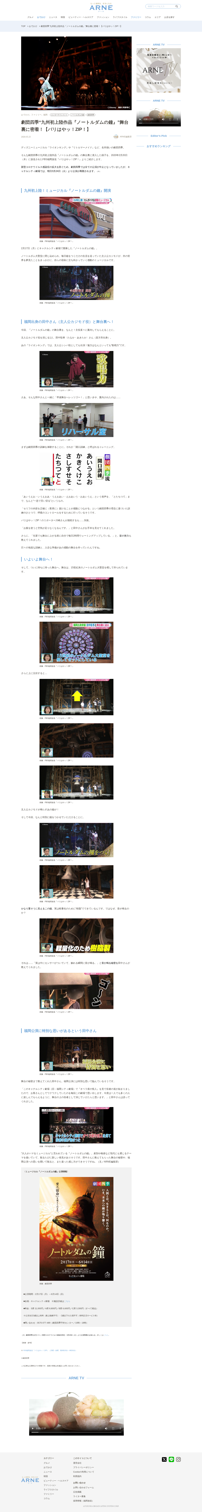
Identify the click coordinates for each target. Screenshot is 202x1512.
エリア (158, 17)
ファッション (103, 17)
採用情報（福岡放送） (83, 1501)
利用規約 (77, 1476)
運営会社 (77, 1463)
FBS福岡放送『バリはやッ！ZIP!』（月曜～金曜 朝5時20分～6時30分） (50, 1350)
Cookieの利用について (83, 1472)
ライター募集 (79, 1496)
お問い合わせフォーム (83, 1487)
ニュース (53, 17)
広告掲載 (77, 1492)
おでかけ (41, 17)
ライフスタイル (120, 17)
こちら (67, 1301)
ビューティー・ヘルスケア (80, 17)
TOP (23, 26)
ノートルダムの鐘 (77, 115)
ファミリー (136, 17)
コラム (148, 17)
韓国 (63, 17)
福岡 (45, 115)
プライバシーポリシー (83, 1467)
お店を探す (169, 17)
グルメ (30, 17)
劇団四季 (91, 115)
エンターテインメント (59, 115)
